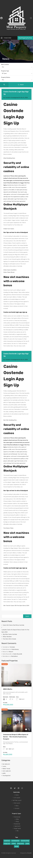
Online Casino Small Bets (9, 270)
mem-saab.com (7, 771)
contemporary (15, 840)
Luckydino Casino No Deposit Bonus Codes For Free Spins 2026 (15, 631)
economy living (25, 840)
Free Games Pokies (8, 528)
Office (17, 819)
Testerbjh (12, 647)
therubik (29, 853)
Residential (17, 824)
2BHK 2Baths (7, 689)
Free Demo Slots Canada (9, 639)
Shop (17, 821)
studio (27, 843)
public (4, 773)
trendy (16, 846)
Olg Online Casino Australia (10, 634)
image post (7, 843)
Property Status (5, 77)
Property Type (5, 71)
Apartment (17, 826)
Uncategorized (6, 775)
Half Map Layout (17, 800)
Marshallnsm (14, 656)
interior (14, 843)
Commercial (17, 817)
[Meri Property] (16, 34)
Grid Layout (17, 803)
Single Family (17, 828)
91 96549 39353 (7, 37)
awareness (7, 840)
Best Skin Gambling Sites (10, 420)
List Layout (17, 797)
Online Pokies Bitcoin (9, 272)
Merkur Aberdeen (7, 636)
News (17, 805)
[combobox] (16, 67)
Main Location (5, 64)
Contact (17, 808)
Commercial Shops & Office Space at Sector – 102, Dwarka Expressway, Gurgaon (15, 737)
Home (17, 795)
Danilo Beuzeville (17, 654)
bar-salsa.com (6, 764)
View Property (16, 682)
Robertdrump (15, 649)
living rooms (20, 843)
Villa (17, 830)
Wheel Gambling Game (9, 158)
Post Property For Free (25, 38)
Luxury (4, 766)
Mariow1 (11, 651)
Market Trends (6, 768)
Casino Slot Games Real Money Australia (13, 625)
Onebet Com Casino (8, 228)
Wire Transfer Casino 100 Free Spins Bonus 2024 (16, 605)
